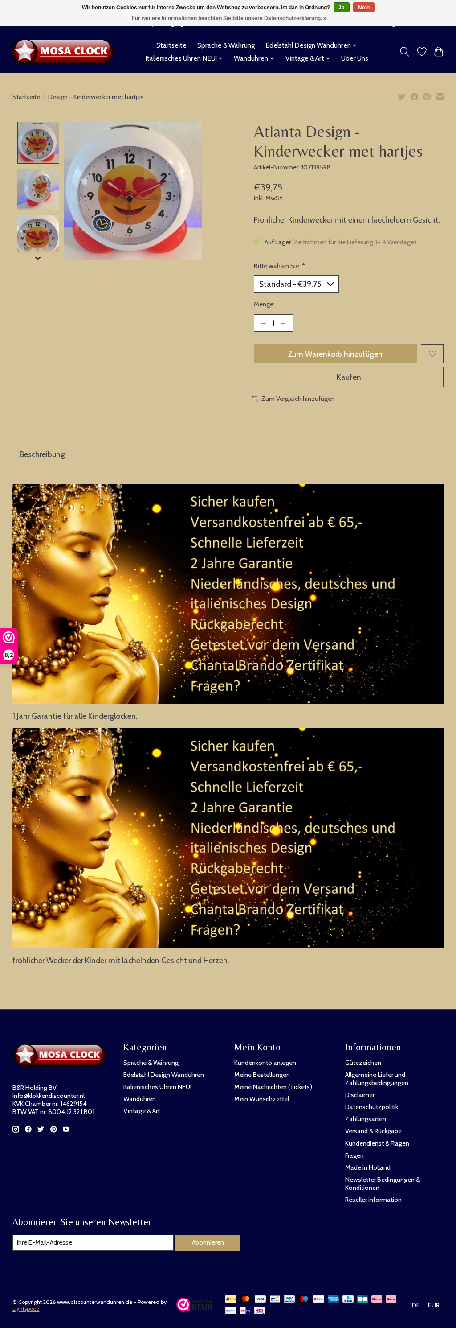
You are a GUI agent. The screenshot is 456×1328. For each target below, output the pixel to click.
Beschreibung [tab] (42, 454)
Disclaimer (360, 1095)
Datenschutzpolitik (371, 1107)
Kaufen (349, 377)
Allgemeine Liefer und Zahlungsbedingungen (376, 1079)
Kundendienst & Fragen (377, 1143)
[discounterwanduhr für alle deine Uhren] (65, 52)
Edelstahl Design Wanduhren (163, 1075)
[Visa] (260, 1299)
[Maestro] (304, 1299)
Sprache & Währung (226, 45)
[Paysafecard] (230, 1311)
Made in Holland (368, 1167)
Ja (341, 7)
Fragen (354, 1155)
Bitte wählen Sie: (279, 266)
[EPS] (259, 1311)
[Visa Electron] (289, 1299)
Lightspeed (26, 1308)
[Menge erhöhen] (283, 323)
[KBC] (348, 1299)
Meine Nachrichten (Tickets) (273, 1087)
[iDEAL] (230, 1299)
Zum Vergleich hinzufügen (298, 399)
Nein (364, 7)
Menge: (264, 304)
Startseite (171, 45)
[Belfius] (318, 1299)
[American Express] (333, 1299)
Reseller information (373, 1200)
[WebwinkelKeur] (194, 1308)
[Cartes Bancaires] (362, 1299)
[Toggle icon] (404, 52)
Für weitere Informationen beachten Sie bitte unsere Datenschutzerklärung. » (229, 18)
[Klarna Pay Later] (376, 1299)
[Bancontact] (275, 1299)
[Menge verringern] (263, 323)
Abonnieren (208, 1242)
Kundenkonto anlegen (265, 1063)
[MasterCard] (246, 1299)
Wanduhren (139, 1099)
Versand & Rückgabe (373, 1131)
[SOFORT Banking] (391, 1299)
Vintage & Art (141, 1111)
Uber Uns (354, 58)
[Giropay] (245, 1311)
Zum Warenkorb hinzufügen (335, 354)
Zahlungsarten (365, 1119)
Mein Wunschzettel (261, 1099)
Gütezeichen (363, 1063)
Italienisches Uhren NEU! (157, 1087)
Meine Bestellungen (262, 1075)
